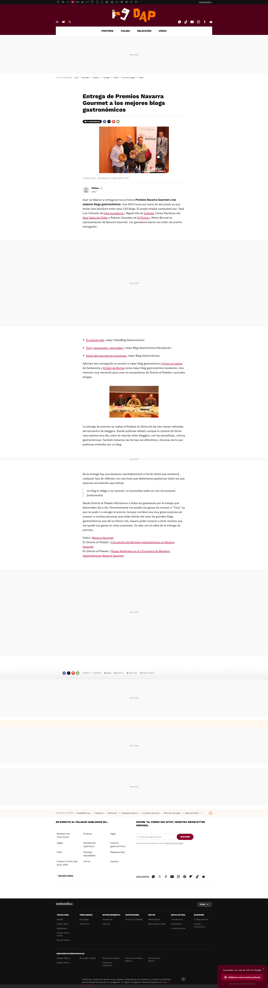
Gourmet (133, 673)
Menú (57, 22)
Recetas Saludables (89, 854)
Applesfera (62, 928)
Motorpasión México (154, 959)
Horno (86, 861)
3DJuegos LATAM (87, 958)
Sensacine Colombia (107, 963)
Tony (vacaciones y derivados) (105, 348)
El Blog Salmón (201, 919)
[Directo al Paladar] (134, 14)
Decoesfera (176, 924)
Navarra (120, 673)
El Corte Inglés (128, 78)
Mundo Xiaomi (63, 940)
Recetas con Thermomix (63, 835)
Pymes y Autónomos (199, 925)
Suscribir (185, 837)
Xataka (60, 919)
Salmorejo (112, 813)
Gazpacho (99, 813)
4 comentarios (93, 121)
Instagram (198, 22)
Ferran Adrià (148, 673)
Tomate (106, 78)
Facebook (204, 22)
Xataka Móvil (63, 924)
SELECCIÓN (144, 30)
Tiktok (186, 22)
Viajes (60, 843)
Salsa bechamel (192, 813)
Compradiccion (178, 928)
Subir (202, 904)
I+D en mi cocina (171, 363)
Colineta (149, 213)
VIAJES (125, 30)
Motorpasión (154, 919)
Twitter (109, 121)
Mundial (85, 78)
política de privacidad (174, 843)
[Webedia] (64, 903)
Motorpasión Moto (157, 924)
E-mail (211, 22)
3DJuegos (84, 919)
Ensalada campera (129, 813)
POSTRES (107, 30)
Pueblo (96, 78)
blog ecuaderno (114, 213)
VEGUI (163, 30)
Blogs (108, 673)
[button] (97, 188)
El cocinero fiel (95, 340)
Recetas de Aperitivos (89, 845)
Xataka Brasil (63, 962)
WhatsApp (179, 22)
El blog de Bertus (114, 368)
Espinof (106, 924)
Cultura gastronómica (117, 845)
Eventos (97, 673)
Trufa (116, 78)
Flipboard (113, 121)
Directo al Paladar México (134, 959)
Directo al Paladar (134, 919)
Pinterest (184, 876)
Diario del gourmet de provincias (106, 356)
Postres (87, 833)
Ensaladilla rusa (84, 813)
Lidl (76, 78)
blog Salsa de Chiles (95, 217)
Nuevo (63, 22)
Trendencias (177, 919)
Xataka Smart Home (63, 934)
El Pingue (143, 217)
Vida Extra (84, 924)
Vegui (113, 833)
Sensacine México (110, 958)
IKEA (141, 78)
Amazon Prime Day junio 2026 (67, 863)
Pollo (59, 852)
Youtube (192, 22)
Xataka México (63, 958)
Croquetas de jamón (151, 813)
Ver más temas (65, 876)
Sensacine (107, 919)
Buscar (69, 22)
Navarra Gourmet (102, 538)
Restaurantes (117, 852)
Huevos (114, 861)
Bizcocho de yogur (172, 813)
